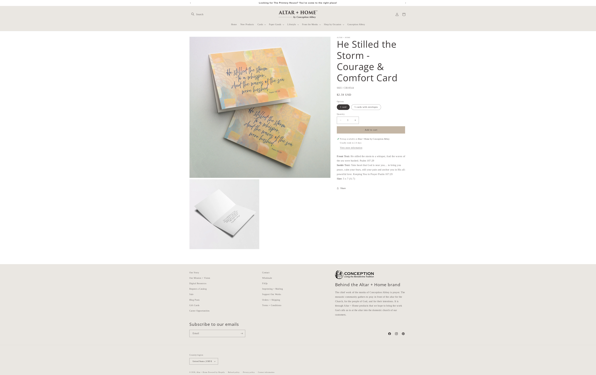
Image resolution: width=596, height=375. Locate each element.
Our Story (194, 272)
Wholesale (267, 278)
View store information (351, 147)
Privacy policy (249, 372)
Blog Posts (194, 300)
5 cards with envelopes (366, 107)
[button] (192, 14)
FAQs (264, 283)
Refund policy (234, 372)
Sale (191, 294)
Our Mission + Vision (199, 278)
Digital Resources (197, 283)
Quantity (341, 114)
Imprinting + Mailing (272, 289)
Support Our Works (271, 294)
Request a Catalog (198, 289)
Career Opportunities (199, 311)
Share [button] (343, 188)
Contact (265, 272)
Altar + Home (202, 372)
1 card (343, 107)
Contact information (266, 372)
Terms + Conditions (271, 305)
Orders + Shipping (271, 300)
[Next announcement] (405, 3)
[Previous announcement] (190, 3)
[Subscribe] (241, 333)
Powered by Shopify (216, 372)
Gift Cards (194, 305)
